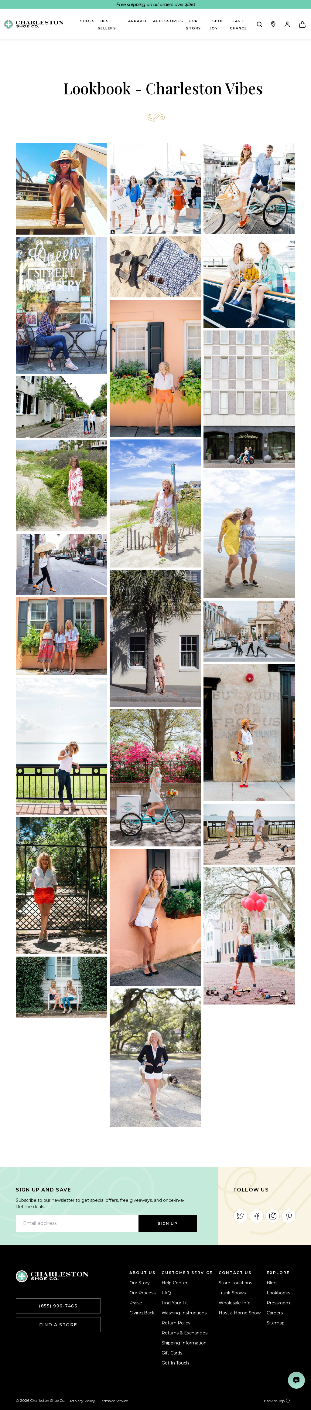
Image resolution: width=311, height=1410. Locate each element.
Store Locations (235, 1283)
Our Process (142, 1293)
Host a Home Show (240, 1313)
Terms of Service (114, 1400)
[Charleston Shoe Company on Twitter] (241, 1216)
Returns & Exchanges (184, 1333)
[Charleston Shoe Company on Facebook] (257, 1216)
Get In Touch (175, 1363)
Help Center (174, 1283)
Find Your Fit (175, 1303)
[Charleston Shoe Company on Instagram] (272, 1216)
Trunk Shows (232, 1293)
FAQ (166, 1293)
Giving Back (142, 1313)
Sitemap (276, 1323)
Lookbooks (278, 1293)
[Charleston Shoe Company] (52, 1276)
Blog (272, 1283)
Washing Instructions (184, 1313)
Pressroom (278, 1303)
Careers (275, 1313)
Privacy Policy (82, 1400)
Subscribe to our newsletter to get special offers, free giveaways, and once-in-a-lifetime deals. (100, 1203)
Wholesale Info (235, 1303)
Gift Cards (172, 1353)
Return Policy (176, 1323)
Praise (135, 1303)
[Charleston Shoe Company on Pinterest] (289, 1216)
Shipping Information (184, 1343)
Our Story (139, 1283)
